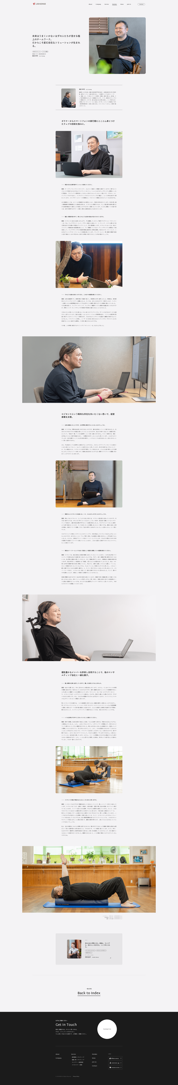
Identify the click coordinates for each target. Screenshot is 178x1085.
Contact (141, 4)
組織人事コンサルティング (78, 1059)
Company (98, 4)
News (122, 4)
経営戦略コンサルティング (78, 1057)
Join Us (129, 4)
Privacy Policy (76, 1076)
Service (107, 4)
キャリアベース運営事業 (77, 1062)
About (90, 4)
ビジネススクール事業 (77, 1064)
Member (114, 4)
